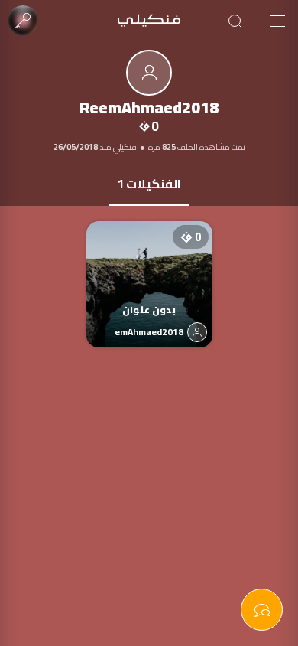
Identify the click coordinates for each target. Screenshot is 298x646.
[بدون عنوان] (149, 269)
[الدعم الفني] (262, 610)
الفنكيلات (149, 183)
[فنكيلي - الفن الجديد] (149, 21)
